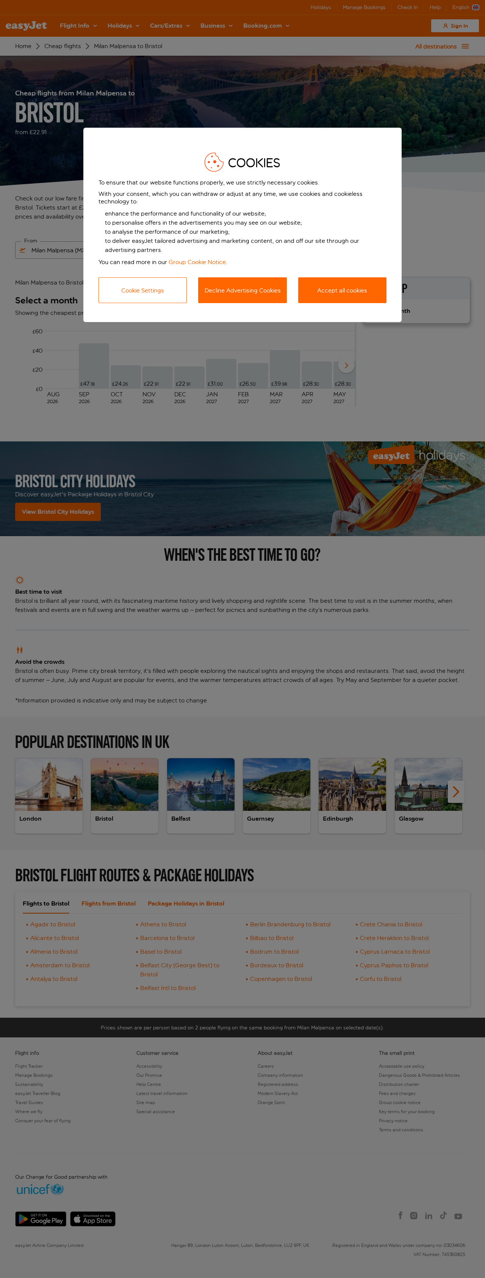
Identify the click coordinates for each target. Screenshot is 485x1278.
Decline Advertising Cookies (243, 290)
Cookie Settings (142, 290)
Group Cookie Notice (197, 262)
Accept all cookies (342, 290)
